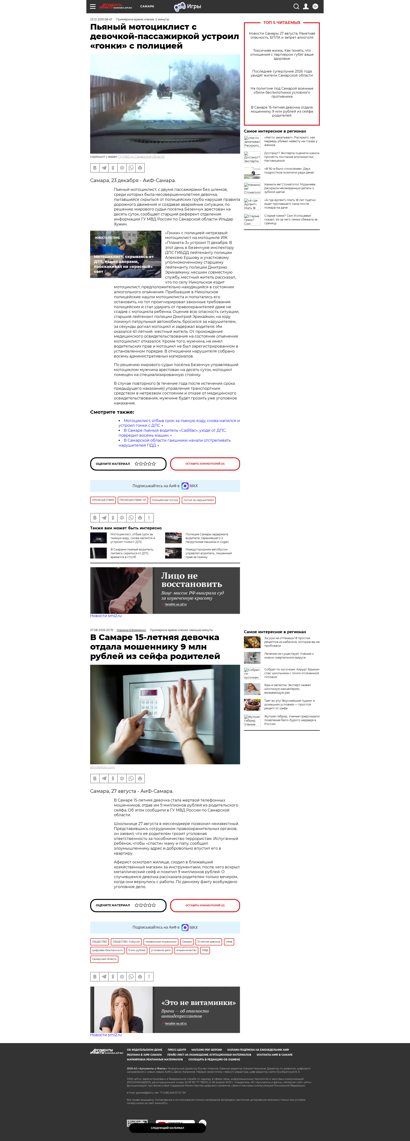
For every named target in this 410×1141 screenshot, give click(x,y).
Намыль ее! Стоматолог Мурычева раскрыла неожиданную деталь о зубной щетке (289, 188)
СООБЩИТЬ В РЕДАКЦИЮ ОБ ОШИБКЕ (214, 1059)
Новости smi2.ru (106, 616)
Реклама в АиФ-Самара (144, 1054)
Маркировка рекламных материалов (155, 1059)
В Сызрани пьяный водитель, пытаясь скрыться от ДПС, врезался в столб (132, 553)
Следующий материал (167, 1128)
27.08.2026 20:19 (101, 630)
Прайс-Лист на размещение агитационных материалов (209, 1054)
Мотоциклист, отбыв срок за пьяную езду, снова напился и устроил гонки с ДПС (133, 538)
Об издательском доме (144, 1049)
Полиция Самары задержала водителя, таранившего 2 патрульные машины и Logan (207, 538)
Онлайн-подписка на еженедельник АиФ (258, 1049)
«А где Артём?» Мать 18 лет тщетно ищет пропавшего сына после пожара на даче (290, 203)
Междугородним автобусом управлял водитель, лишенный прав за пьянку (209, 553)
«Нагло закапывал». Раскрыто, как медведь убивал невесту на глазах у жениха (290, 141)
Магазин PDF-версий (206, 1049)
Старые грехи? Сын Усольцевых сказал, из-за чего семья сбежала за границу (290, 219)
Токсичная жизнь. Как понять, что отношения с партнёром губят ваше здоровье (282, 55)
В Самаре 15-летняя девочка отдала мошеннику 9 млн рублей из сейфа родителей (282, 111)
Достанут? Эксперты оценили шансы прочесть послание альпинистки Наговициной (291, 156)
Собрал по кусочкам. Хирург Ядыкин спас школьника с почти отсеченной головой (291, 673)
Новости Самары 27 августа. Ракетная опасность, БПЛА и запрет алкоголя (282, 36)
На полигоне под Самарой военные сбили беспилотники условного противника (282, 93)
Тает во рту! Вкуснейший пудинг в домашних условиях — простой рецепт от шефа (289, 704)
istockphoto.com (102, 767)
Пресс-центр (177, 1049)
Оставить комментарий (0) (205, 463)
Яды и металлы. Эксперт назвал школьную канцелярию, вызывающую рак (287, 688)
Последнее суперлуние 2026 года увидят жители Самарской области (282, 73)
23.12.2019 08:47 (101, 19)
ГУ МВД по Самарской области (141, 156)
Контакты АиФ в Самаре (275, 1054)
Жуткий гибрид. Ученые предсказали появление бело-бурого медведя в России (292, 720)
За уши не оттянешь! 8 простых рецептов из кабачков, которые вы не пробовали (292, 641)
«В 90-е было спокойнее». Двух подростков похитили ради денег (289, 170)
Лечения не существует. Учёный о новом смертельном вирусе (289, 655)
